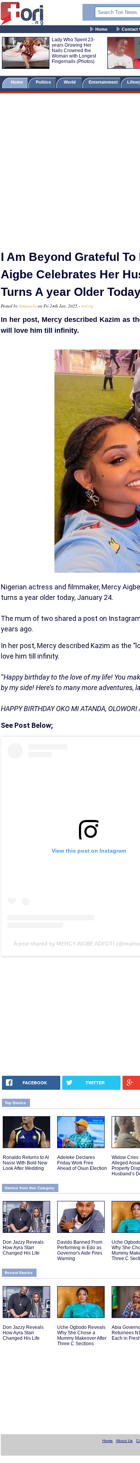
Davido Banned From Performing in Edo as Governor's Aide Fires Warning (79, 1250)
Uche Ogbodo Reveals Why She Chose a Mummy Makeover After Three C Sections (82, 1335)
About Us (124, 1441)
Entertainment (103, 82)
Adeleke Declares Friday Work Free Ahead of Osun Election (82, 1163)
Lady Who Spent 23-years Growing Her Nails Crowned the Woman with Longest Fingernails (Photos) (74, 50)
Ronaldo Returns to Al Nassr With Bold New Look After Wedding (26, 1163)
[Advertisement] (70, 168)
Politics (44, 82)
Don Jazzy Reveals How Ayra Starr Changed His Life (23, 1247)
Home (101, 29)
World (71, 82)
